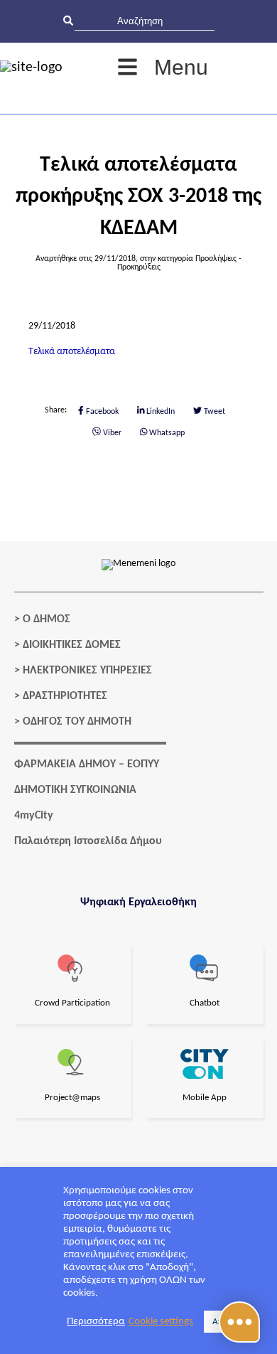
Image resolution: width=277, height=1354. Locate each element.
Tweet (213, 411)
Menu (181, 67)
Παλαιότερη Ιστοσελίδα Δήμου (88, 841)
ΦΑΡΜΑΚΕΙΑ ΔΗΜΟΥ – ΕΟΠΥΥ (86, 764)
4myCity (33, 815)
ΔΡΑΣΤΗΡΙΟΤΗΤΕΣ (65, 696)
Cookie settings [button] (161, 1321)
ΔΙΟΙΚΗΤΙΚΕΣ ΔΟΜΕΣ (72, 645)
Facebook (101, 411)
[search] (144, 21)
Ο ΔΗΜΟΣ (46, 619)
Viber (111, 432)
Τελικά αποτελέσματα (71, 351)
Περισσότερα (96, 1321)
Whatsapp (166, 432)
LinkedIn (159, 411)
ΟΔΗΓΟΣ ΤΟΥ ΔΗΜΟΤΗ (77, 721)
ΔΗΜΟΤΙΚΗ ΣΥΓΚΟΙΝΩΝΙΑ (75, 790)
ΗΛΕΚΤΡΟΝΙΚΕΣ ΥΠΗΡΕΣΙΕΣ (87, 670)
